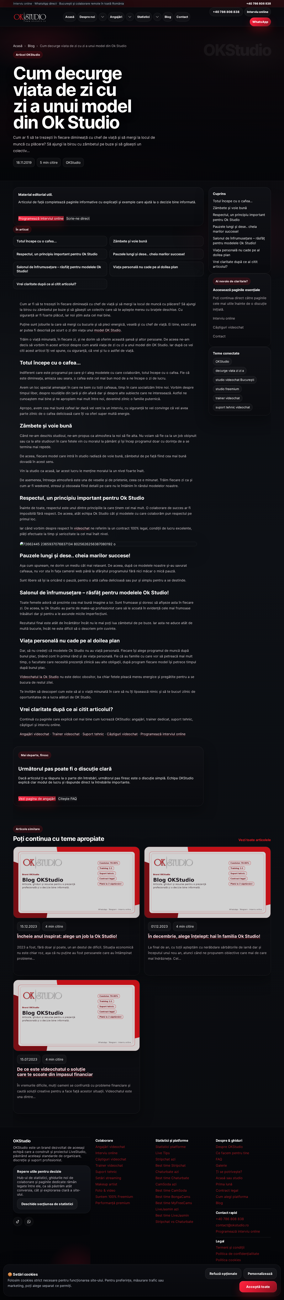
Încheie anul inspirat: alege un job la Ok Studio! (67, 936)
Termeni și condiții (230, 1247)
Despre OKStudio (229, 1147)
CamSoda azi (166, 1184)
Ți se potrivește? (229, 1172)
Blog (168, 17)
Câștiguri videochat (122, 734)
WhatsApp (260, 22)
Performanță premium (112, 1203)
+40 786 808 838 (258, 3)
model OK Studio (107, 330)
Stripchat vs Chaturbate (174, 1221)
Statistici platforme (171, 1147)
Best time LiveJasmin (172, 1215)
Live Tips (163, 1153)
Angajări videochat (34, 734)
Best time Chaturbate (172, 1178)
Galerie (221, 1165)
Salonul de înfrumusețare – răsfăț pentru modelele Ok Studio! (59, 269)
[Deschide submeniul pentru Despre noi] (103, 17)
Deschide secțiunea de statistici (47, 1204)
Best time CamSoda (171, 1190)
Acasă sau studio (229, 1178)
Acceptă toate (258, 1287)
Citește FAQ (67, 798)
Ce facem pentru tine (232, 1153)
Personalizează (260, 1274)
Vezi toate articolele (254, 840)
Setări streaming (108, 1178)
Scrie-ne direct (78, 218)
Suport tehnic (93, 734)
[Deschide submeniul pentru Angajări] (130, 17)
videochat (82, 528)
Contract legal (227, 1190)
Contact (182, 17)
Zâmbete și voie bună (130, 241)
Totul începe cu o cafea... (37, 241)
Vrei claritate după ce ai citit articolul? (46, 284)
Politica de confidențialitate (237, 1254)
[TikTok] (17, 1221)
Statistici (143, 17)
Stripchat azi (165, 1159)
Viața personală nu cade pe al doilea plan (145, 267)
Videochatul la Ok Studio (39, 676)
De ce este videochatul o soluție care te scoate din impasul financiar (55, 1072)
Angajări (116, 17)
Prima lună (224, 1184)
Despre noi (87, 17)
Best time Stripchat (171, 1165)
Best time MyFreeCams (174, 1203)
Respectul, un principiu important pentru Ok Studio (57, 254)
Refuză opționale (223, 1274)
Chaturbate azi (167, 1172)
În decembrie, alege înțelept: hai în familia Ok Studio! (204, 936)
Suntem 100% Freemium (114, 1197)
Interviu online (257, 12)
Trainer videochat (66, 734)
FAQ (219, 1159)
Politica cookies (228, 1260)
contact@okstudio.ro (232, 1225)
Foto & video (105, 1190)
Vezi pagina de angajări (37, 798)
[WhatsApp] (28, 1221)
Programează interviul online (41, 218)
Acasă (69, 17)
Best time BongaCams (173, 1197)
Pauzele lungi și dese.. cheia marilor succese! (149, 254)
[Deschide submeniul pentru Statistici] (157, 17)
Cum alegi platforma (232, 1197)
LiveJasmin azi (167, 1209)
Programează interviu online (238, 1231)
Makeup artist (106, 1184)
